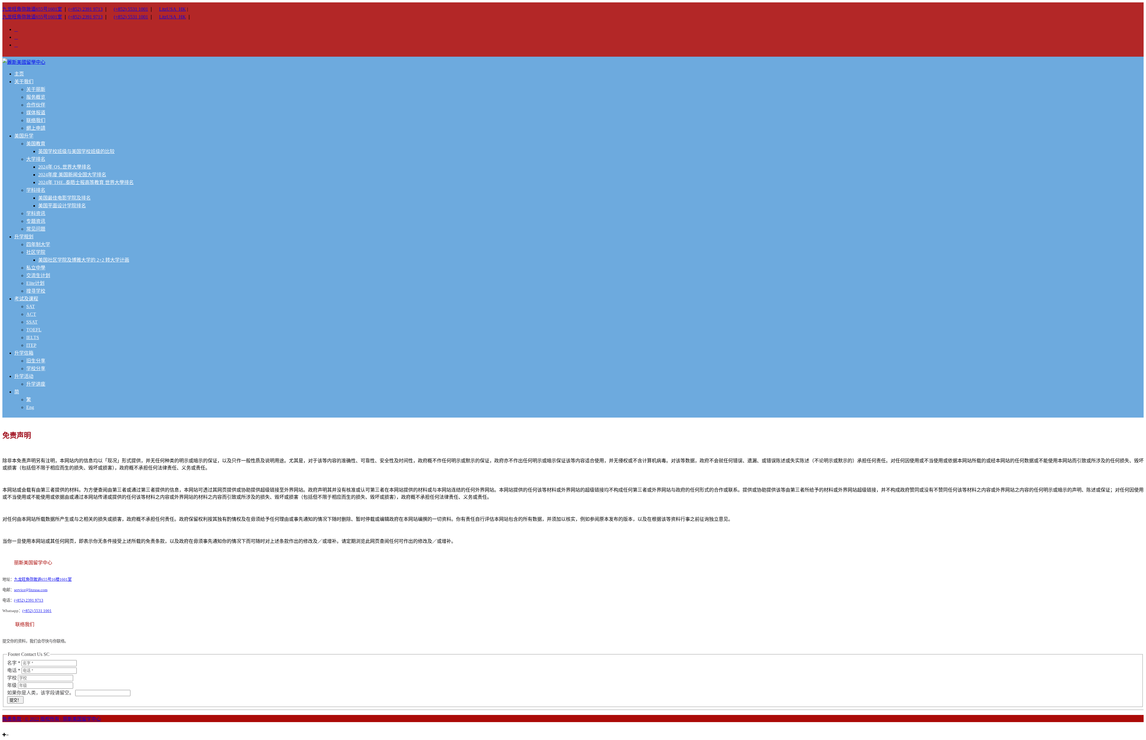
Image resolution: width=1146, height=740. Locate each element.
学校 (12, 677)
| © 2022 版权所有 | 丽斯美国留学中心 (62, 719)
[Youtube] (11, 729)
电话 (13, 670)
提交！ (15, 700)
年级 (12, 685)
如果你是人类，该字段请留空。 (41, 692)
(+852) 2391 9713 (85, 9)
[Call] (18, 729)
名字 (13, 662)
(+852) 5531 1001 (131, 9)
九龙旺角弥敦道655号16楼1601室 (43, 579)
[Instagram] (4, 729)
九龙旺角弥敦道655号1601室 (32, 9)
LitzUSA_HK (172, 9)
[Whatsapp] (15, 729)
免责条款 (11, 719)
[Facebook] (8, 729)
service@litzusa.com (30, 590)
